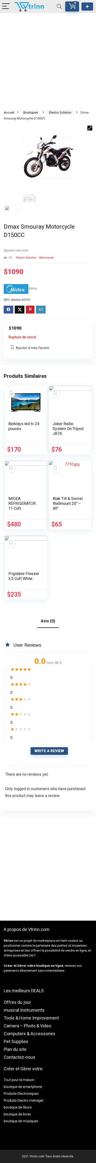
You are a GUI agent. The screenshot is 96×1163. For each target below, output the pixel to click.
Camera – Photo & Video (27, 1025)
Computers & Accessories (29, 1033)
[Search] (59, 6)
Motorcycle (46, 257)
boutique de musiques (21, 1121)
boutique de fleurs (18, 1107)
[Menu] (6, 6)
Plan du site (15, 1049)
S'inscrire (87, 6)
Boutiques (30, 112)
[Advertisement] (48, 61)
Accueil (9, 112)
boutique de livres (17, 1114)
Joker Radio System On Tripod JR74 (68, 428)
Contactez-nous (19, 1057)
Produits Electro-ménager (24, 1100)
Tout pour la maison (19, 1080)
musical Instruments (24, 1010)
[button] (89, 128)
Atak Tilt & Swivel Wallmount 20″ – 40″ (68, 503)
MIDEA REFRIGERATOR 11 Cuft (22, 503)
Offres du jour (17, 1002)
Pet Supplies (16, 1041)
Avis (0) (48, 621)
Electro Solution (60, 112)
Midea (32, 288)
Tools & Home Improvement (31, 1017)
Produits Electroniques (21, 1094)
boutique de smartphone (23, 1087)
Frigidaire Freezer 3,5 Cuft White (23, 576)
